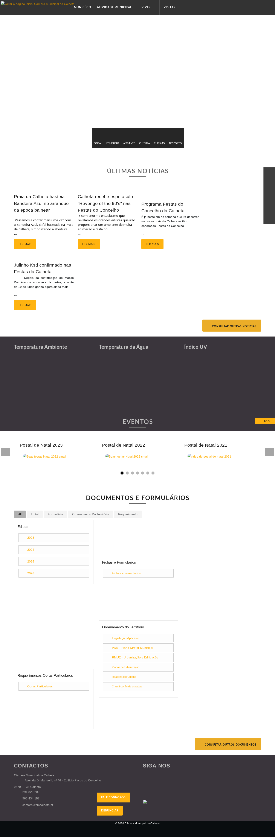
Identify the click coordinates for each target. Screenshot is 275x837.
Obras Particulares (40, 686)
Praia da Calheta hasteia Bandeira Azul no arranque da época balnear (41, 203)
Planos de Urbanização (125, 667)
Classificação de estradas (127, 686)
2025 (30, 561)
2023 (30, 537)
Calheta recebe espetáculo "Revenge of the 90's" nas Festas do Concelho (105, 203)
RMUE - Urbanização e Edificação (135, 657)
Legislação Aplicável (125, 638)
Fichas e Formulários (126, 573)
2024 (30, 549)
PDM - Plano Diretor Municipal (132, 647)
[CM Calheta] (36, 826)
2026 (30, 573)
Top (266, 421)
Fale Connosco (113, 797)
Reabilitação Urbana (124, 676)
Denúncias (109, 810)
